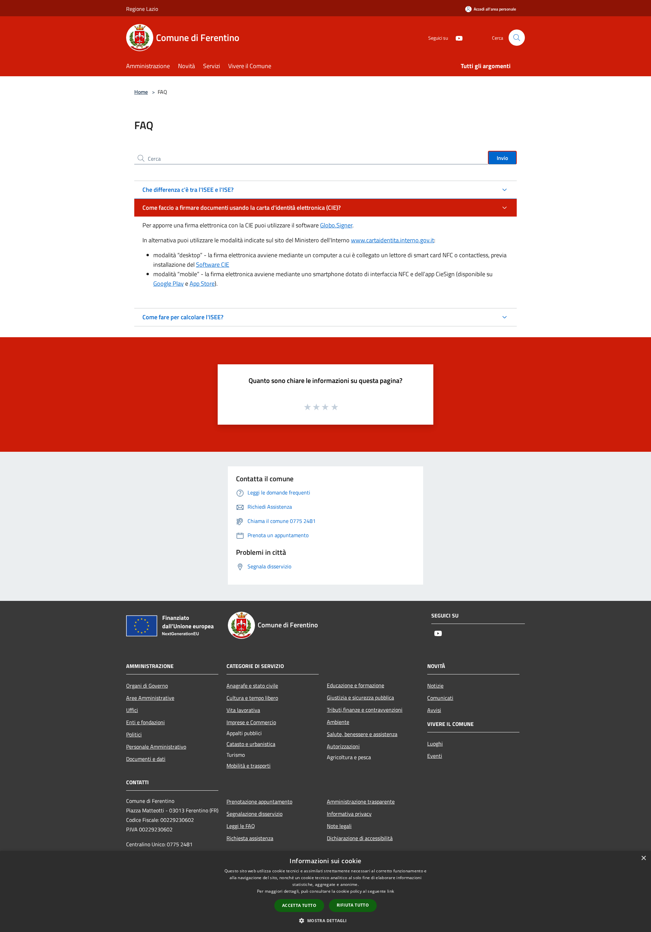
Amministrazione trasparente (361, 801)
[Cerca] (517, 37)
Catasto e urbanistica (250, 744)
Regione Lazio (142, 9)
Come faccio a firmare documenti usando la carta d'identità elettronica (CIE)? (241, 207)
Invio (502, 158)
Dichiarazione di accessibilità (360, 838)
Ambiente (338, 722)
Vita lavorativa (243, 710)
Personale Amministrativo (156, 747)
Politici (134, 734)
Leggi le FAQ (240, 826)
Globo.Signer (336, 225)
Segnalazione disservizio (254, 814)
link (390, 891)
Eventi (434, 756)
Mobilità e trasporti (248, 766)
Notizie (435, 686)
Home (141, 92)
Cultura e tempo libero (252, 698)
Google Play (168, 283)
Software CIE (212, 264)
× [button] (643, 858)
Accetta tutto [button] (299, 905)
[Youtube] (456, 37)
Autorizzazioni (343, 746)
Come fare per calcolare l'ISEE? (182, 317)
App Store (202, 283)
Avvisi (434, 710)
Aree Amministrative (150, 698)
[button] (325, 920)
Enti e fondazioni (145, 722)
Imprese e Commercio (251, 722)
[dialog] (325, 891)
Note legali (339, 826)
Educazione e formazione (355, 685)
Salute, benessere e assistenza (362, 734)
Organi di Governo (147, 686)
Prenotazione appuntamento (259, 801)
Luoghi (435, 743)
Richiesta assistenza (249, 838)
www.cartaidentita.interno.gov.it (392, 240)
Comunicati (440, 698)
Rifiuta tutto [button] (353, 905)
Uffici (132, 710)
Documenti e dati (145, 759)
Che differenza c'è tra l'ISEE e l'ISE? (188, 189)
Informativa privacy (349, 814)
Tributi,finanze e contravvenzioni (364, 710)
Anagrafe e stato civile (252, 686)
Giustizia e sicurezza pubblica (360, 697)
